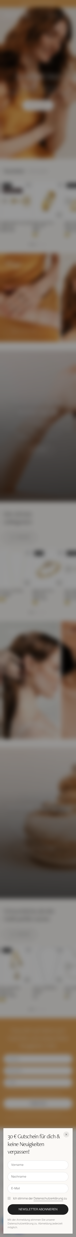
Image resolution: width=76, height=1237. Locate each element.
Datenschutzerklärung (48, 1198)
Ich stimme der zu (40, 1198)
